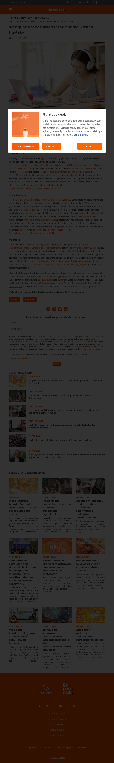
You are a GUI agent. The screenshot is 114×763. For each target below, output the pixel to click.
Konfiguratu (26, 146)
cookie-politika (80, 134)
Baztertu (51, 146)
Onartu (90, 146)
